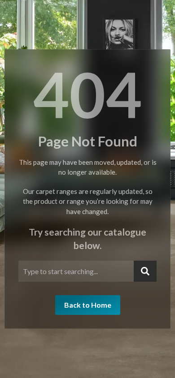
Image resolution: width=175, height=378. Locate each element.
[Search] (145, 271)
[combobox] (76, 271)
